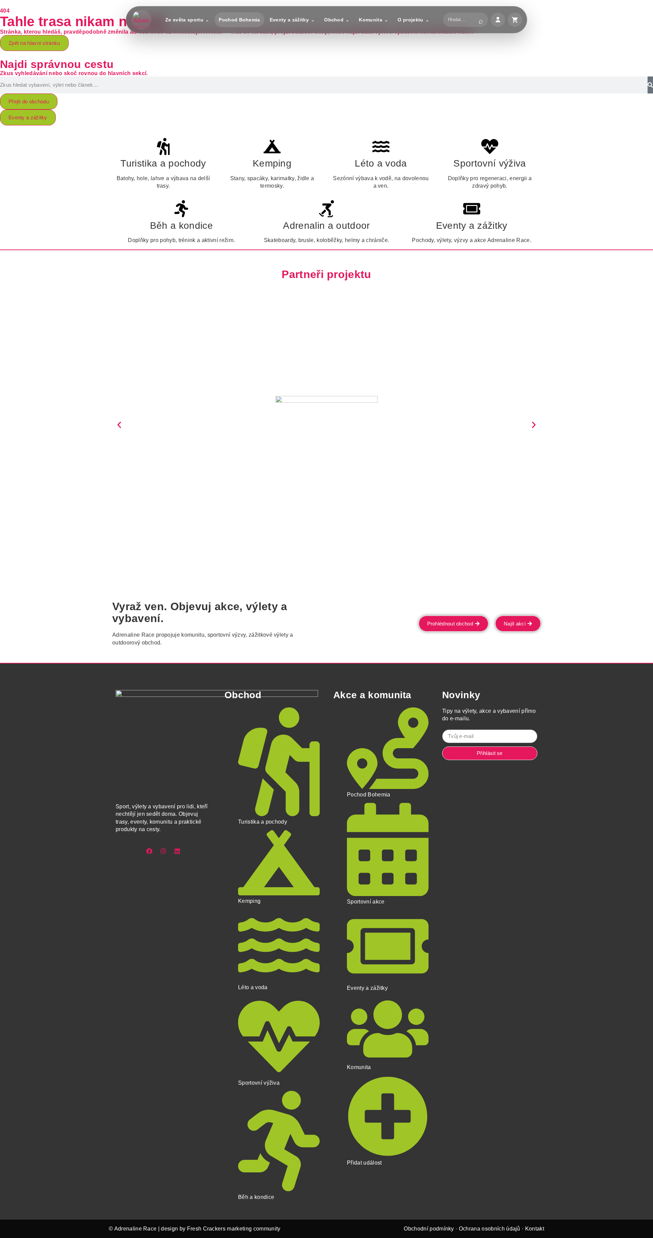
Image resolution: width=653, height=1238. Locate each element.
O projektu (410, 19)
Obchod (334, 19)
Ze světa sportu (184, 19)
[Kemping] (272, 146)
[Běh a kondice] (181, 208)
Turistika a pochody (163, 163)
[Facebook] (149, 851)
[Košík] (515, 20)
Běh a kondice (181, 225)
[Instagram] (163, 851)
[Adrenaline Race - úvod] (141, 20)
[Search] (650, 84)
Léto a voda (381, 163)
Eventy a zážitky (289, 19)
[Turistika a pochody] (163, 146)
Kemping (272, 163)
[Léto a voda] (380, 146)
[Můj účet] (498, 20)
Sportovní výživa (489, 163)
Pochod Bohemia (239, 19)
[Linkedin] (177, 851)
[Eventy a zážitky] (471, 208)
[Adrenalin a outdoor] (326, 208)
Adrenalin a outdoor (326, 225)
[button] (119, 424)
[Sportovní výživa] (489, 146)
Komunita (370, 19)
